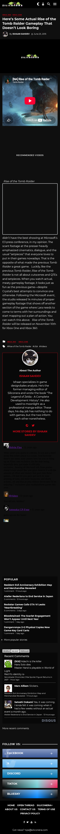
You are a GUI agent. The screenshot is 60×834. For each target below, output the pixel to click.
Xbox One (17, 15)
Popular (24, 651)
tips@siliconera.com (36, 830)
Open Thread (25, 805)
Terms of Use (46, 809)
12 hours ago (49, 714)
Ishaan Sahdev (21, 34)
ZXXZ (17, 661)
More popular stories (15, 639)
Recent (15, 651)
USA (36, 346)
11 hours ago (32, 696)
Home (11, 805)
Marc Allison (21, 685)
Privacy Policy (30, 813)
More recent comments (15, 728)
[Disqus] (30, 482)
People (6, 651)
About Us (11, 809)
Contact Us (27, 809)
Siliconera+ (44, 805)
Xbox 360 (6, 15)
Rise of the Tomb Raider (19, 346)
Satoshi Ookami (23, 702)
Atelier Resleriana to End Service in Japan (28, 596)
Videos (43, 346)
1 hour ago (14, 680)
